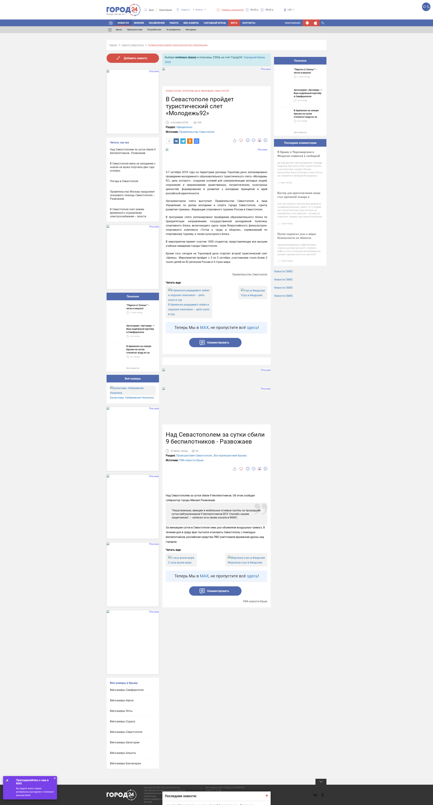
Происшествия (134, 29)
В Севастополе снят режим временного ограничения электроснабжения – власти (128, 213)
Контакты (248, 23)
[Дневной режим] (424, 7)
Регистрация (165, 9)
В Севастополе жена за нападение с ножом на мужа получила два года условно (132, 167)
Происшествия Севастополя (194, 455)
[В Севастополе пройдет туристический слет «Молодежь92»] (196, 141)
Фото (234, 23)
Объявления (157, 23)
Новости (123, 23)
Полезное (133, 296)
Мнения (139, 23)
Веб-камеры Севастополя (126, 732)
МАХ (204, 327)
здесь (252, 327)
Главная (113, 45)
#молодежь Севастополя (215, 91)
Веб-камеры (191, 23)
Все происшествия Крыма (230, 455)
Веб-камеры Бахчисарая (125, 763)
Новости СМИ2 (283, 271)
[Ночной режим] (428, 7)
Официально (184, 127)
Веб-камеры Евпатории (124, 742)
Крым (119, 29)
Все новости (133, 368)
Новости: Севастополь (132, 45)
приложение (292, 22)
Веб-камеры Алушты (123, 753)
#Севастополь (173, 91)
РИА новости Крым (191, 460)
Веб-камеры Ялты (121, 711)
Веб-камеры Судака (122, 721)
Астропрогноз (173, 29)
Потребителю (154, 29)
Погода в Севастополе (124, 181)
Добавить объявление (233, 9)
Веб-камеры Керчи (121, 700)
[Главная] (111, 22)
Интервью (191, 29)
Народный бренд (215, 23)
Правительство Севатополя (196, 131)
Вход (151, 9)
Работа (174, 23)
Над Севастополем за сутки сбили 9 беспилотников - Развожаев (133, 151)
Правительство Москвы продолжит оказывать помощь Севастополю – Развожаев (132, 195)
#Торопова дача (191, 91)
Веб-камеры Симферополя (127, 690)
